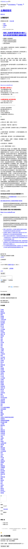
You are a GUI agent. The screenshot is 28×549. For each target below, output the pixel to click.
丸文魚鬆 (3, 449)
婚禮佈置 (3, 431)
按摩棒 (2, 462)
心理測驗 (11, 268)
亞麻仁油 (3, 387)
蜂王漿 (2, 389)
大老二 (2, 454)
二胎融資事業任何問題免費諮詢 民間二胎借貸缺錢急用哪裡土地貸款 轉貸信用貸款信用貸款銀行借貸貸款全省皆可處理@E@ (15, 242)
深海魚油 (3, 392)
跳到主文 (3, 14)
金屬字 (2, 441)
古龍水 (2, 485)
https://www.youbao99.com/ (7, 85)
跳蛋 (2, 464)
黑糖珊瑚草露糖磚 (5, 420)
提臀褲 (2, 492)
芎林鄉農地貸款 (12, 196)
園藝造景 (3, 400)
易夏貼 (2, 324)
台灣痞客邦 (6, 10)
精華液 (2, 480)
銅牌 (2, 439)
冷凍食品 (3, 353)
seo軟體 (2, 423)
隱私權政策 (24, 528)
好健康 (2, 384)
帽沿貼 (2, 311)
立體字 (2, 438)
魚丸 (2, 347)
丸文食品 (3, 332)
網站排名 (3, 425)
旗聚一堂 (3, 334)
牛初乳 (2, 391)
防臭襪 (2, 318)
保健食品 (3, 386)
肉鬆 (2, 339)
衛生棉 (2, 469)
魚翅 (2, 355)
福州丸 (2, 352)
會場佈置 (3, 433)
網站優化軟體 (4, 422)
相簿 (4, 23)
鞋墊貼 (2, 331)
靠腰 (2, 410)
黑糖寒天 (3, 418)
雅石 (2, 404)
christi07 (2, 257)
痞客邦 (9, 264)
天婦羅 (2, 349)
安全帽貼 (3, 322)
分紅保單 (3, 399)
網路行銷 (3, 474)
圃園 (2, 486)
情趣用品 (3, 461)
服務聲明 (14, 530)
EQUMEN (3, 491)
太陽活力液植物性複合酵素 (7, 417)
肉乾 (2, 345)
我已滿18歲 (3, 546)
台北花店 (3, 434)
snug (2, 363)
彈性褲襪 (3, 448)
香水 (2, 483)
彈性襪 (2, 444)
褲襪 (2, 446)
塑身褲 (2, 490)
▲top (2, 270)
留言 (13, 264)
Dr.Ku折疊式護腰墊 (5, 407)
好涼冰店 (3, 321)
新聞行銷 (3, 477)
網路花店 (3, 430)
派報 (2, 436)
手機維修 (3, 467)
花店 (2, 428)
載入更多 (3, 273)
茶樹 (2, 481)
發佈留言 (3, 281)
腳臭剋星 (3, 313)
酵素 (2, 394)
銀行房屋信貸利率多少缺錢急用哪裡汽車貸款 (11, 200)
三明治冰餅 (3, 319)
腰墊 (2, 412)
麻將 (2, 452)
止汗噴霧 (3, 329)
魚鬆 (2, 337)
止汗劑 (2, 327)
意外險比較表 (4, 397)
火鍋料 (2, 350)
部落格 (5, 25)
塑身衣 (2, 488)
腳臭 (2, 314)
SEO (2, 426)
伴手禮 (2, 342)
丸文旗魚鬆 (3, 451)
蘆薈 (2, 478)
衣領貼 (2, 309)
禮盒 (2, 340)
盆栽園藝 (3, 402)
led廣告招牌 (3, 443)
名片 (4, 27)
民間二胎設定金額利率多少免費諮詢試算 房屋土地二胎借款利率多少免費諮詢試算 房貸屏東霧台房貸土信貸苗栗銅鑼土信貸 (15, 237)
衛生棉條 (3, 470)
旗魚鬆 (2, 335)
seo (1, 475)
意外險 (2, 396)
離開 (8, 546)
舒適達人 (3, 472)
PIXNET (6, 528)
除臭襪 (2, 316)
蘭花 (2, 405)
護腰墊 (2, 414)
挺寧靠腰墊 (3, 409)
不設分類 (12, 21)
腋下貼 (2, 326)
